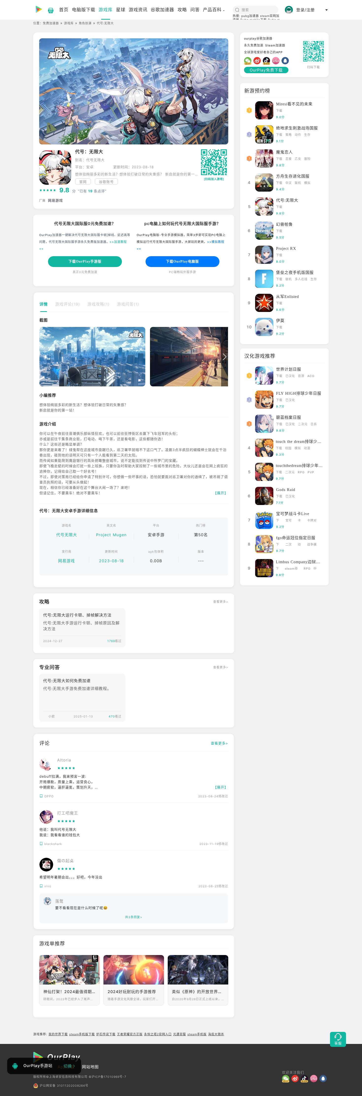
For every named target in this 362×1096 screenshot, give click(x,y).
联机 (298, 183)
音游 (301, 376)
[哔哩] (276, 60)
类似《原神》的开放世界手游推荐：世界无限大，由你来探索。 (198, 991)
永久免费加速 (253, 45)
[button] (42, 357)
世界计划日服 (288, 369)
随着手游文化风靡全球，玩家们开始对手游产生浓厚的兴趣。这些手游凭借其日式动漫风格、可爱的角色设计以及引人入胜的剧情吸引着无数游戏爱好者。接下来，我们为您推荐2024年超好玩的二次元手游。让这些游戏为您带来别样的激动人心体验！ (134, 999)
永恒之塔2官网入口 (158, 1034)
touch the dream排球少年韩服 (303, 441)
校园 (288, 448)
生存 (307, 135)
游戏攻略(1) (98, 304)
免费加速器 (51, 23)
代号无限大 (66, 534)
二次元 (303, 424)
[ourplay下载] (48, 10)
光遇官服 (179, 1034)
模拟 (307, 183)
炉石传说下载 (105, 1034)
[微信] (248, 60)
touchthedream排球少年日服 (301, 466)
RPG (301, 472)
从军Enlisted (287, 297)
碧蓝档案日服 (288, 417)
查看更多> (220, 602)
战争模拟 (312, 545)
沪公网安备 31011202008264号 (64, 1085)
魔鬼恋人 (284, 152)
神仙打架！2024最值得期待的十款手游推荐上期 (69, 991)
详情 (43, 304)
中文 (288, 183)
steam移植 (291, 569)
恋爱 (288, 159)
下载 (279, 110)
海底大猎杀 (216, 1034)
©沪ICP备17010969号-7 (107, 1077)
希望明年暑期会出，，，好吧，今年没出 (70, 877)
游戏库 (69, 23)
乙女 (298, 159)
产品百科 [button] (212, 9)
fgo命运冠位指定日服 (295, 538)
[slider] (47, 190)
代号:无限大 (287, 200)
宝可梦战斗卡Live (292, 514)
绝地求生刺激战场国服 (297, 128)
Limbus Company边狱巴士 (300, 562)
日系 (314, 424)
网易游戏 (66, 560)
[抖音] (267, 60)
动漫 (307, 448)
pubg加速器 (250, 16)
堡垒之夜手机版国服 (295, 272)
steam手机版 (197, 1034)
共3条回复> (133, 917)
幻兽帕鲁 (284, 224)
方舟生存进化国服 (293, 176)
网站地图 (90, 1066)
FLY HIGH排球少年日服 (298, 393)
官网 (83, 182)
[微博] (258, 60)
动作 (298, 135)
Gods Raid (285, 490)
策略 (288, 135)
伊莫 (280, 321)
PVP (311, 472)
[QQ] (286, 60)
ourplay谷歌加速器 (258, 38)
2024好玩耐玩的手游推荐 (132, 991)
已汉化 (290, 376)
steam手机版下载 (82, 1034)
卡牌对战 (312, 521)
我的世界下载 (58, 1034)
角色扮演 (85, 23)
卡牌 (299, 521)
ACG (310, 376)
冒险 (307, 159)
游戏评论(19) (67, 304)
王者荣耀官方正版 (130, 1034)
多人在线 (301, 279)
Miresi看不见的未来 (294, 104)
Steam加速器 (275, 45)
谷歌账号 (106, 182)
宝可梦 (288, 521)
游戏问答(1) (128, 304)
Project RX (286, 248)
